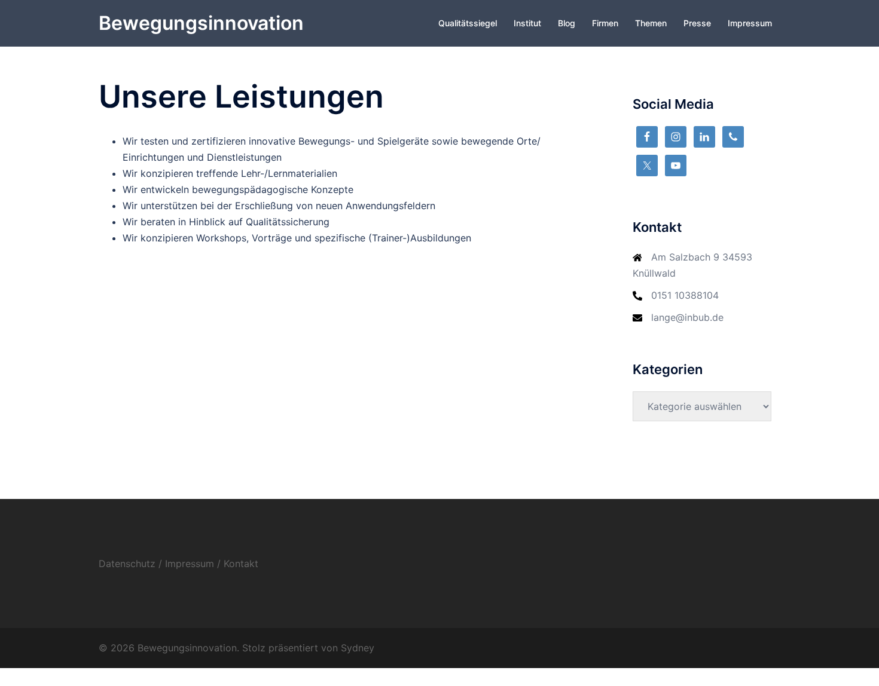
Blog (566, 23)
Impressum (750, 23)
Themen (651, 23)
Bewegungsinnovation (201, 23)
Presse (697, 23)
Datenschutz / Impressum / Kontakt (178, 563)
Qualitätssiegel (467, 23)
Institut (527, 23)
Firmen (605, 23)
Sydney (357, 648)
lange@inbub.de (687, 317)
